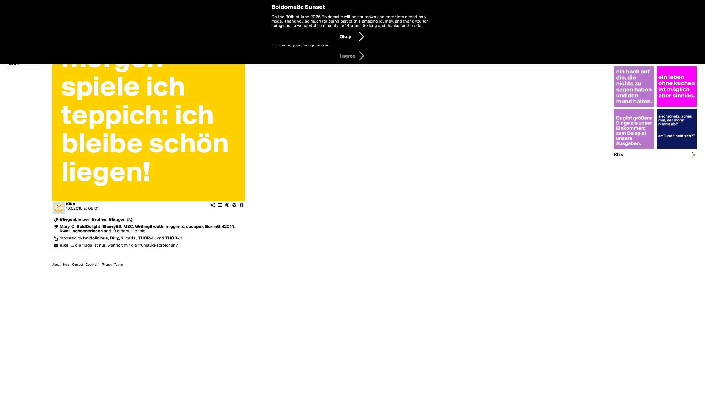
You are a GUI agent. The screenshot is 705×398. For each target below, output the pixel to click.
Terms (118, 264)
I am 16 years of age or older (304, 45)
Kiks (70, 204)
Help (66, 264)
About (56, 264)
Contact (77, 264)
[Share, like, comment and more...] (634, 106)
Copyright (92, 264)
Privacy (107, 264)
